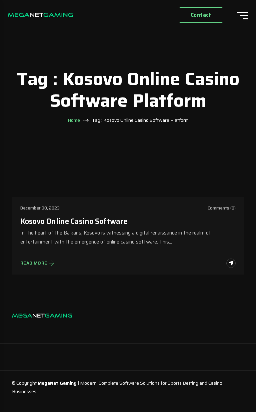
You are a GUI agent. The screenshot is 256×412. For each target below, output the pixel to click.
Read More (33, 263)
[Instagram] (22, 328)
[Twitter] (48, 328)
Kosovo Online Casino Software (73, 221)
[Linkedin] (35, 328)
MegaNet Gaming (57, 383)
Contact (201, 15)
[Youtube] (62, 328)
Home (74, 120)
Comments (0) (222, 208)
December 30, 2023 (40, 208)
